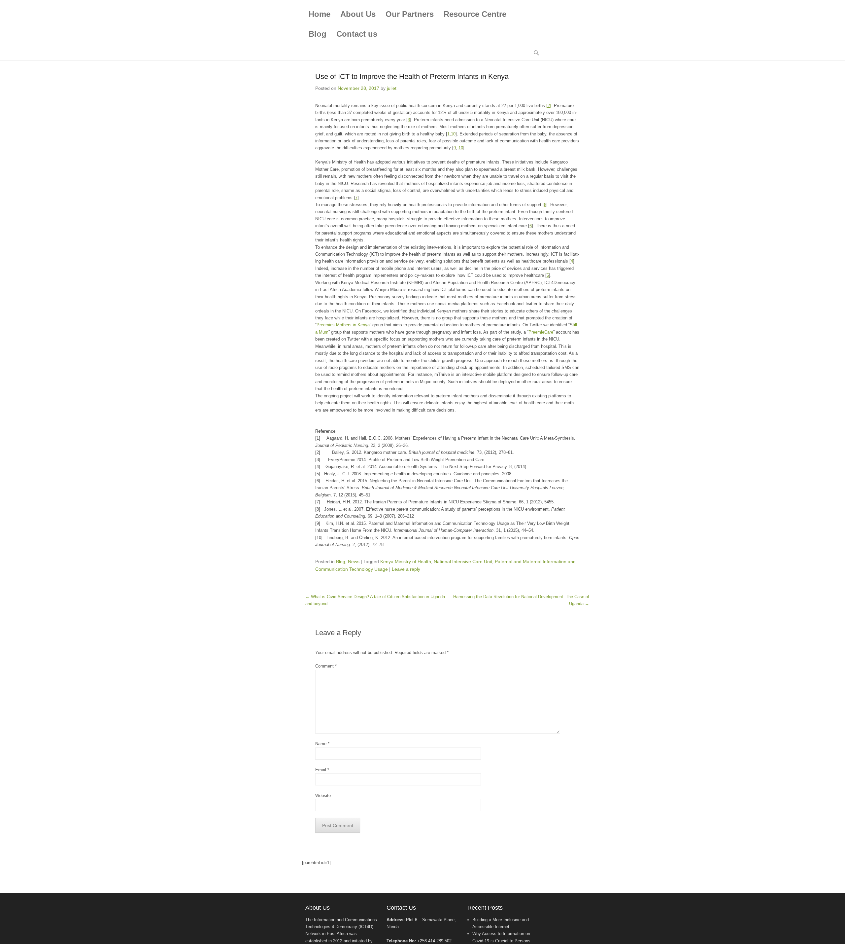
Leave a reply (406, 569)
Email (322, 769)
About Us (358, 14)
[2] (548, 105)
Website (323, 795)
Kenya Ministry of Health (405, 561)
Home (319, 14)
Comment (326, 666)
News (353, 561)
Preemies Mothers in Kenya (343, 324)
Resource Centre (475, 14)
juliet (391, 88)
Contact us (356, 33)
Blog (317, 33)
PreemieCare (540, 332)
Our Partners (410, 14)
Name (322, 743)
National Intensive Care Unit (463, 561)
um (325, 332)
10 (453, 133)
